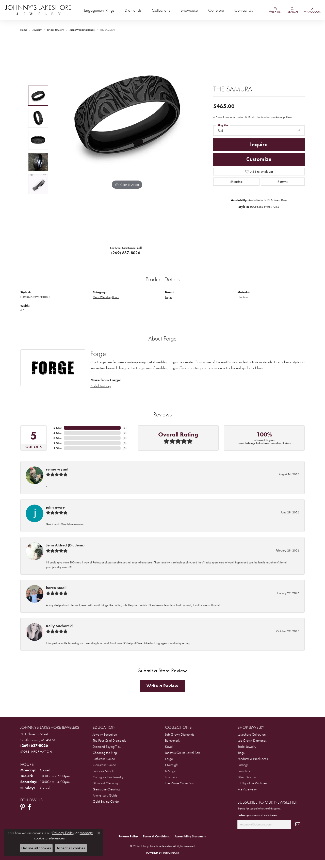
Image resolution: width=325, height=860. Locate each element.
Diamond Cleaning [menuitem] (105, 783)
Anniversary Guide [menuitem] (105, 795)
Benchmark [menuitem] (172, 740)
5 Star (58, 428)
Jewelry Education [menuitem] (105, 734)
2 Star (58, 443)
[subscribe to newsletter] (298, 824)
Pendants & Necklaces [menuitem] (252, 758)
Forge (168, 297)
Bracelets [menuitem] (243, 771)
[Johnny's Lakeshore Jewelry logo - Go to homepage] (38, 10)
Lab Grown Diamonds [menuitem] (179, 734)
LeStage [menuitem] (170, 771)
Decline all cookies (36, 848)
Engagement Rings (99, 10)
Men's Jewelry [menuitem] (247, 789)
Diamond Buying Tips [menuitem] (107, 746)
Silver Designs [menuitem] (246, 777)
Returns (283, 182)
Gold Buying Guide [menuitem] (106, 801)
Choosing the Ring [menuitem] (105, 752)
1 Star (58, 448)
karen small (56, 587)
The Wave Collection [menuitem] (179, 783)
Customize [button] (259, 159)
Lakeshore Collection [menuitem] (251, 734)
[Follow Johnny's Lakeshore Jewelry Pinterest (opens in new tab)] (22, 807)
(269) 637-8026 (125, 252)
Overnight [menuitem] (171, 764)
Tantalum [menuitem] (171, 777)
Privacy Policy (128, 836)
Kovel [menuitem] (169, 746)
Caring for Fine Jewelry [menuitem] (108, 777)
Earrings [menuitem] (242, 764)
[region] (127, 139)
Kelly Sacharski (59, 625)
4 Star (58, 433)
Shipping (236, 182)
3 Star (58, 438)
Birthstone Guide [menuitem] (104, 758)
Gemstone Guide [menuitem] (104, 764)
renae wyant (57, 469)
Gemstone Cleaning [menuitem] (106, 789)
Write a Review (162, 686)
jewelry (37, 29)
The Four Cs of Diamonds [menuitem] (109, 740)
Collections (161, 10)
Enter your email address (257, 815)
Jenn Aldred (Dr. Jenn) (65, 545)
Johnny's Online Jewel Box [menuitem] (182, 752)
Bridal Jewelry (55, 29)
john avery (55, 507)
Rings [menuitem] (241, 752)
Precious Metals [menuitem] (103, 771)
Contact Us (243, 10)
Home (23, 29)
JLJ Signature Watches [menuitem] (252, 783)
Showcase (189, 10)
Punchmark (171, 852)
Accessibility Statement (190, 836)
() (124, 428)
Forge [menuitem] (169, 758)
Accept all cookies (71, 848)
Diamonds (133, 10)
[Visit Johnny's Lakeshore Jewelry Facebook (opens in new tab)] (29, 807)
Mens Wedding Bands (82, 29)
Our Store (216, 10)
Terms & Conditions (156, 836)
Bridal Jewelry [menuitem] (246, 746)
